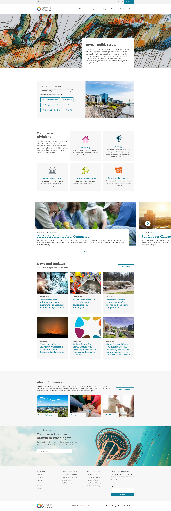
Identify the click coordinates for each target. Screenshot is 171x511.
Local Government (51, 100)
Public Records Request (69, 477)
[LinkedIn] (122, 2)
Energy (47, 105)
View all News (125, 267)
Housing (68, 100)
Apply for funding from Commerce (63, 236)
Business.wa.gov (92, 474)
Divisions (82, 9)
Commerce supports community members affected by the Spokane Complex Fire (117, 303)
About (122, 9)
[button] (148, 223)
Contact (131, 9)
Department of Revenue (94, 483)
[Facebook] (115, 2)
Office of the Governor (94, 477)
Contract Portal (66, 480)
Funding (103, 9)
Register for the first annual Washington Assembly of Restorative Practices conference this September (84, 349)
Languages (43, 2)
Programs (94, 9)
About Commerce (125, 390)
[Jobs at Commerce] (118, 406)
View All (69, 110)
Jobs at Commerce (111, 415)
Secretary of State (92, 480)
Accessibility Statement (126, 506)
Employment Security (93, 486)
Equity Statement (77, 415)
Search (130, 2)
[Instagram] (118, 2)
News (113, 9)
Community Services (52, 110)
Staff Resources (67, 483)
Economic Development (65, 105)
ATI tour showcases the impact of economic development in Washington (84, 303)
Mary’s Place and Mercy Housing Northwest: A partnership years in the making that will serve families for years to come (118, 349)
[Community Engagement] (52, 406)
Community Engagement (47, 415)
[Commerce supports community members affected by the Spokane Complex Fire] (118, 283)
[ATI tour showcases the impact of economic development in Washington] (85, 283)
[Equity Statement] (85, 406)
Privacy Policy (111, 506)
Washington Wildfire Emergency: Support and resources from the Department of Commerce (52, 348)
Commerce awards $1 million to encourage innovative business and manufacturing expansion (52, 303)
